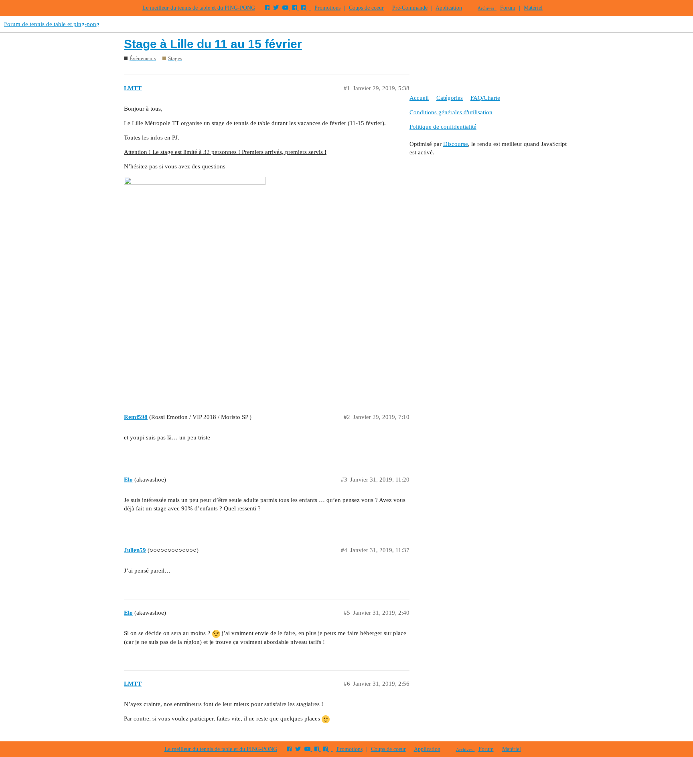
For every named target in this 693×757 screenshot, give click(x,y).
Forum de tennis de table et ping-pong (51, 24)
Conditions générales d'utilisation (450, 112)
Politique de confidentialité (442, 126)
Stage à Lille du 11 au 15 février (213, 44)
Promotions (327, 8)
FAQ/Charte (485, 98)
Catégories (449, 98)
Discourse (455, 144)
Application (449, 8)
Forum (507, 8)
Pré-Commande (410, 8)
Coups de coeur (366, 8)
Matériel (533, 8)
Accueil (419, 98)
